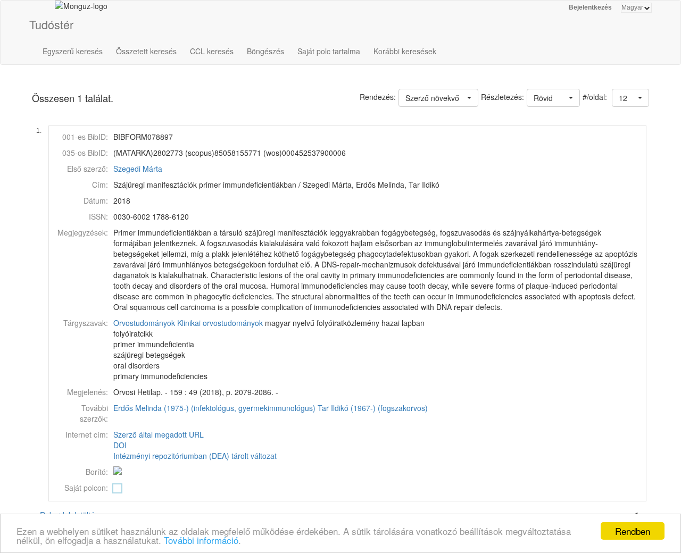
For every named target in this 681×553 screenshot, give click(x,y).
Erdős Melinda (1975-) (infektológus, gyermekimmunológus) (214, 408)
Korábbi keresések (404, 51)
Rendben (632, 531)
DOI (120, 445)
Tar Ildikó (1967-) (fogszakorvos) (373, 408)
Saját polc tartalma (328, 51)
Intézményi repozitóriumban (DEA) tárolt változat (195, 455)
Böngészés (265, 51)
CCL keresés (212, 51)
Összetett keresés (146, 51)
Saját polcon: (86, 487)
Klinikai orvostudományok (220, 322)
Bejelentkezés (590, 7)
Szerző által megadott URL (158, 434)
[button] (630, 98)
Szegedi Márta (137, 168)
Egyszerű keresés (73, 51)
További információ (201, 540)
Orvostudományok (144, 322)
